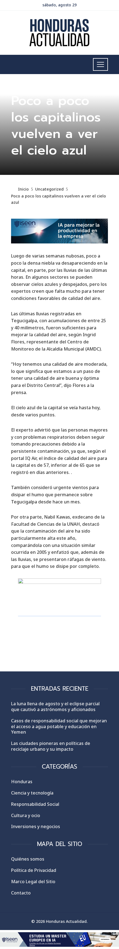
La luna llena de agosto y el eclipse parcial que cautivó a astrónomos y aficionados (55, 706)
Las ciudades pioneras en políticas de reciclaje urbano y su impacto (50, 746)
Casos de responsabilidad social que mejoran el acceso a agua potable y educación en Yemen (59, 726)
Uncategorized (25, 87)
